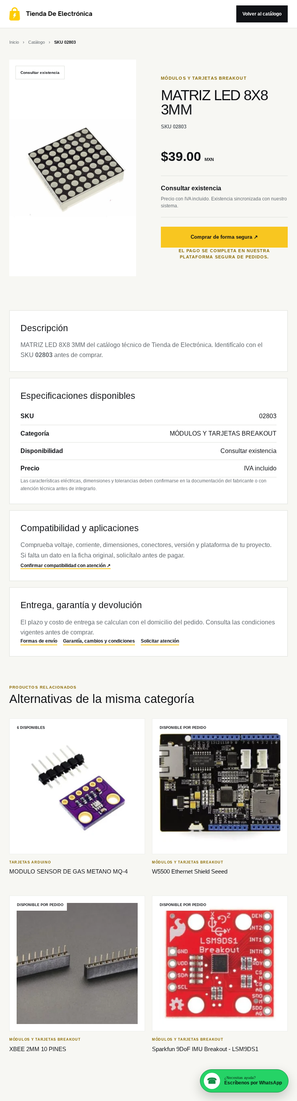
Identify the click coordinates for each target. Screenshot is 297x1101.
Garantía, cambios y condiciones (99, 641)
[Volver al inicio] (118, 14)
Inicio (14, 42)
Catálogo (36, 42)
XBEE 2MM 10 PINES (37, 1049)
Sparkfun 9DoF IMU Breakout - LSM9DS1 (205, 1049)
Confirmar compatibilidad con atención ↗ (65, 565)
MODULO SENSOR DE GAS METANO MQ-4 (68, 871)
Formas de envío (38, 641)
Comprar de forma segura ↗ (224, 237)
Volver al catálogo (262, 14)
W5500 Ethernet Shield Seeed (189, 871)
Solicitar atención (160, 641)
